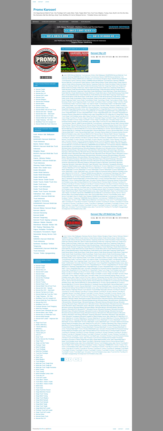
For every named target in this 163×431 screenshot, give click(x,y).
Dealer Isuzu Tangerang (109, 87)
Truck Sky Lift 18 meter (69, 203)
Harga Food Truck (41, 322)
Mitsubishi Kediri (90, 155)
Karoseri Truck (66, 135)
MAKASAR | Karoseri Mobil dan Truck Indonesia (91, 143)
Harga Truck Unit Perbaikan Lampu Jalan (84, 121)
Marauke (118, 144)
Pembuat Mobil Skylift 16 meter (112, 178)
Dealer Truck (86, 102)
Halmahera (112, 107)
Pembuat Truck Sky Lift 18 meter (109, 184)
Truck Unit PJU (99, 207)
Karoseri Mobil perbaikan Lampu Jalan (115, 127)
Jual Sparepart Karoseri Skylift (110, 123)
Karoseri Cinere (118, 125)
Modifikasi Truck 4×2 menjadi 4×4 (46, 122)
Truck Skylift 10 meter (118, 203)
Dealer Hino (101, 84)
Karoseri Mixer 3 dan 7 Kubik (44, 312)
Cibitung (78, 80)
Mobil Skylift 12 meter (85, 169)
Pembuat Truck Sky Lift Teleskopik (71, 334)
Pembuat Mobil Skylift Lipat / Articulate (84, 180)
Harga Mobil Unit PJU (101, 114)
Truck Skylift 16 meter (91, 205)
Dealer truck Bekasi (96, 102)
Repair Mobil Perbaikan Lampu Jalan (89, 191)
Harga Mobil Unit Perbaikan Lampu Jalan (84, 114)
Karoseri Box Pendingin (42, 101)
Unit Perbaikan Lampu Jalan (78, 208)
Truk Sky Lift (107, 207)
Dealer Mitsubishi (66, 89)
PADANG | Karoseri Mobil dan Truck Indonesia (99, 173)
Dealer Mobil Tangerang (109, 94)
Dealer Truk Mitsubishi (68, 107)
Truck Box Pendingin (42, 353)
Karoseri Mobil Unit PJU (87, 134)
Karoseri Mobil (100, 127)
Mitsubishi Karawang (79, 155)
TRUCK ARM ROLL (41, 327)
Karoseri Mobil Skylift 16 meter (120, 130)
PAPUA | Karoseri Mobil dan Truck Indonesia (98, 175)
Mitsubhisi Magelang (89, 148)
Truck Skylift (107, 203)
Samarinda (80, 192)
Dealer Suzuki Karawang (113, 98)
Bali (97, 75)
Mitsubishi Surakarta (96, 162)
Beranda (36, 21)
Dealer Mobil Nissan (85, 94)
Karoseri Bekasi (124, 123)
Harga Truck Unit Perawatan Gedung (105, 275)
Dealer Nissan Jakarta (92, 96)
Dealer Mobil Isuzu (90, 93)
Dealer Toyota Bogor (99, 100)
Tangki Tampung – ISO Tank (44, 120)
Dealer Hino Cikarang (67, 86)
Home (34, 1)
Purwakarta (117, 189)
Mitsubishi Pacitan (92, 309)
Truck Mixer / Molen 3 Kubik (44, 384)
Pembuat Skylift (106, 182)
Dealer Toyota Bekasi (87, 100)
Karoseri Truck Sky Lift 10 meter (113, 135)
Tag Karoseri (63, 21)
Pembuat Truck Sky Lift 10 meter (71, 184)
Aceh (65, 75)
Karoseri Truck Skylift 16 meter (88, 139)
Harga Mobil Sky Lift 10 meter (109, 109)
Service (119, 192)
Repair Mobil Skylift (105, 191)
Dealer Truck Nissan (40, 189)
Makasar (36, 222)
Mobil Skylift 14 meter (98, 169)
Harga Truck (102, 270)
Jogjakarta (37, 201)
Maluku (113, 143)
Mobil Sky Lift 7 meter (101, 167)
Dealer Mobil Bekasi (96, 91)
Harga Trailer (39, 341)
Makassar (107, 143)
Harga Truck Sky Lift (92, 116)
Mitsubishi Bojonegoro (89, 302)
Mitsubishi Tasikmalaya (75, 164)
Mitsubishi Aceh (100, 148)
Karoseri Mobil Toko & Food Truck (46, 109)
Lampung (75, 143)
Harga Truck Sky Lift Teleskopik (92, 118)
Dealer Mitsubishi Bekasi (79, 89)
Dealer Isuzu (115, 86)
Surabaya (64, 198)
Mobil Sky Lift (89, 166)
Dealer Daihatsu (86, 82)
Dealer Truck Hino (118, 102)
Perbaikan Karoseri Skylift (99, 189)
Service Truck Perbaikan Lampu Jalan (114, 194)
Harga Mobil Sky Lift (94, 109)
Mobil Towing (40, 369)
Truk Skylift (115, 207)
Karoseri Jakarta (70, 127)
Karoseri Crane (40, 97)
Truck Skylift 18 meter (104, 205)
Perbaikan (42, 229)
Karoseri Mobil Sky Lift (68, 128)
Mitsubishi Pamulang (86, 159)
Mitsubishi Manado (72, 157)
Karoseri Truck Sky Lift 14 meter (84, 291)
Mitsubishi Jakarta (111, 153)
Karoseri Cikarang (108, 125)
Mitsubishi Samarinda (87, 160)
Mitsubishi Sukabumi (83, 162)
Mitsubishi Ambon (111, 148)
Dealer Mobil (87, 91)
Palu (120, 173)
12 (76, 359)
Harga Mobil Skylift (110, 111)
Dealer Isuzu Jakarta (83, 87)
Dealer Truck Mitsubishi (115, 103)
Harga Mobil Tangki (41, 404)
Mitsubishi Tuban (97, 164)
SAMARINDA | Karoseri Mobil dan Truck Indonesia (97, 192)
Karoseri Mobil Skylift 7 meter (71, 132)
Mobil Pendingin (40, 347)
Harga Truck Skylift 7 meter (86, 119)
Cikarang (115, 80)
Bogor (109, 78)
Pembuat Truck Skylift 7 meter (74, 336)
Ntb (56, 225)
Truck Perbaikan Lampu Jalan (74, 346)
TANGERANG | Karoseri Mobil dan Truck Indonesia (94, 198)
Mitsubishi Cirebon (67, 153)
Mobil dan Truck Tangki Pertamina (46, 367)
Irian (110, 121)
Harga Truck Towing (42, 394)
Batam (70, 78)
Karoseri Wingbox (41, 99)
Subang (89, 196)
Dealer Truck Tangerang (76, 105)
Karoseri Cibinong (76, 125)
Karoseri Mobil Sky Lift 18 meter (120, 128)
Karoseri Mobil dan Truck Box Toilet (46, 118)
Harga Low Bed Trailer (42, 343)
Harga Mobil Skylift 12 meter (95, 266)
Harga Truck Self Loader (43, 412)
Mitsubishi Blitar (102, 150)
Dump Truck (39, 337)
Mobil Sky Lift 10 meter (100, 166)
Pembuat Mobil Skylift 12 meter (94, 178)
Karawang (45, 201)
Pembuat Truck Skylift (79, 185)
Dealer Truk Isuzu (110, 105)
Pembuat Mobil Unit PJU (84, 182)
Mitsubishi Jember (122, 153)
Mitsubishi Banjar (72, 150)
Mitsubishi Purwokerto (92, 311)
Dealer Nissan (120, 94)
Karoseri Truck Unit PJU (81, 296)
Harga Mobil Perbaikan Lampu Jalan (78, 109)
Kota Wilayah (85, 21)
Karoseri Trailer (40, 91)
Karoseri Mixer (40, 103)
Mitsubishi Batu (92, 150)
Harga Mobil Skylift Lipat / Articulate (108, 112)
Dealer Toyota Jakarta (112, 100)
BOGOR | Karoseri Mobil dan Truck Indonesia (45, 155)
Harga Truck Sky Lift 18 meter (74, 118)
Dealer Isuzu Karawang (96, 87)
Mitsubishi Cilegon (109, 151)
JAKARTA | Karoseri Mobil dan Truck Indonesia (89, 123)
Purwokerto (124, 189)
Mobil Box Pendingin (42, 308)
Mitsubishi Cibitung (86, 151)
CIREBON (76, 238)
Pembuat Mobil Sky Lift (117, 175)
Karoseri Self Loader (42, 95)
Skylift (81, 196)
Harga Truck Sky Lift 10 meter (106, 116)
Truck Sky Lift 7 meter (82, 203)
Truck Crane (39, 388)
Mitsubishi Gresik (100, 153)
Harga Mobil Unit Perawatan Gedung (101, 268)
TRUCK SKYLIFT (41, 333)
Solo (85, 196)
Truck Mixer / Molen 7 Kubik (44, 381)
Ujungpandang (123, 207)
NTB (76, 173)
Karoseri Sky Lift (98, 53)
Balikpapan (102, 75)
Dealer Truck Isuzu (76, 103)
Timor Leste (109, 200)
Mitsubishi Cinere (119, 151)
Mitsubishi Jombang (67, 155)
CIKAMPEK (64, 238)
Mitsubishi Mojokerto (94, 157)
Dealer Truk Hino (100, 105)
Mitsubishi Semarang (99, 160)
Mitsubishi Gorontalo (89, 153)
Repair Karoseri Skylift (72, 191)
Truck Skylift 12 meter (82, 350)
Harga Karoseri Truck (121, 107)
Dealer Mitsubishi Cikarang (108, 89)
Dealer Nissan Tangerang (120, 96)
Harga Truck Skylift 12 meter (121, 118)
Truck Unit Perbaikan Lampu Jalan (85, 207)
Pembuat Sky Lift (96, 182)
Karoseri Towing (40, 105)
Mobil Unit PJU (70, 173)
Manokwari (85, 144)
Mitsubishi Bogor (112, 150)
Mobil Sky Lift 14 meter (86, 318)
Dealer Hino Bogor (121, 84)
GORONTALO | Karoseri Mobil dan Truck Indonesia (94, 107)
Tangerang (77, 198)
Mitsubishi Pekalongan (109, 159)
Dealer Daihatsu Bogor (111, 82)
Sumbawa (120, 196)
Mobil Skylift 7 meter (71, 171)
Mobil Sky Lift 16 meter (74, 167)
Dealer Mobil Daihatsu (120, 91)
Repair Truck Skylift (71, 192)
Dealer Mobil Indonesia (78, 93)
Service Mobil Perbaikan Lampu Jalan (81, 194)
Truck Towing (40, 371)
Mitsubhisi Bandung (77, 148)
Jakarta (73, 123)
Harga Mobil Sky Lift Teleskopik (95, 111)
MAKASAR (103, 296)
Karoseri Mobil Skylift (87, 130)
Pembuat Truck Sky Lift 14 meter (90, 184)
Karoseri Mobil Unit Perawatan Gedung (111, 132)
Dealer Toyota (76, 100)
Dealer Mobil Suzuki (96, 94)
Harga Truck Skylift (107, 118)
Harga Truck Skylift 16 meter (70, 119)
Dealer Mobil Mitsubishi (72, 94)
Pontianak (110, 189)
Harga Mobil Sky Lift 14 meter (98, 264)
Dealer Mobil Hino (66, 93)
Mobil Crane (39, 386)
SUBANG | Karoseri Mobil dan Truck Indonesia (104, 196)
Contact (40, 1)
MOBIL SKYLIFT (41, 331)
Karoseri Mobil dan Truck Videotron (46, 124)
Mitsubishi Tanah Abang (109, 162)
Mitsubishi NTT (115, 157)
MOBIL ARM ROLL (41, 325)
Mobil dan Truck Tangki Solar (44, 363)
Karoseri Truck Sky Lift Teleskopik (103, 137)
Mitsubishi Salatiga (74, 160)
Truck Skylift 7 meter (117, 205)
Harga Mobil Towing (42, 396)
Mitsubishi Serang (111, 160)
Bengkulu (104, 78)
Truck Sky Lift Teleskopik (96, 203)
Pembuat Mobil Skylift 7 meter (74, 329)
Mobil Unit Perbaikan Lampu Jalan (76, 323)
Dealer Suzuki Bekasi (76, 98)
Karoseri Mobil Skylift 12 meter (102, 130)
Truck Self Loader (41, 377)
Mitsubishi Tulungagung (109, 164)
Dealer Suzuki (65, 98)
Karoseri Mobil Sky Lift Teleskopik (72, 130)
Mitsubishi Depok (77, 153)
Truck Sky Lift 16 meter (122, 201)
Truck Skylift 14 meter (78, 205)
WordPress (42, 428)
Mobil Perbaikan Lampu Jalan (77, 166)
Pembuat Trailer (40, 345)
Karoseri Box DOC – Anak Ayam (45, 114)
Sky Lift (76, 196)
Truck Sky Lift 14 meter (108, 201)
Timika (79, 200)
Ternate (73, 200)
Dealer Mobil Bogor (108, 91)
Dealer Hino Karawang (91, 86)
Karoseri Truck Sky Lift (98, 135)
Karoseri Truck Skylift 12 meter (70, 139)
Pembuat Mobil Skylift (79, 178)
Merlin (49, 428)
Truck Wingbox (40, 361)
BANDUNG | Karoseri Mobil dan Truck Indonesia (86, 77)
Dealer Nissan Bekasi (67, 96)
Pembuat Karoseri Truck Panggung (46, 306)
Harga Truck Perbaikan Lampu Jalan (75, 116)
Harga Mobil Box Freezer (43, 392)
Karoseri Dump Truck (42, 107)
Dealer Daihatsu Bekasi (97, 82)
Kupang (69, 143)
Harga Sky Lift (112, 114)
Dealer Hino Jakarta (79, 86)
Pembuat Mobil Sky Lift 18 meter (108, 176)
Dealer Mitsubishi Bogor (93, 89)
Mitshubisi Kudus (66, 148)
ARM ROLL (39, 329)
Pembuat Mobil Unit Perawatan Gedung (107, 180)
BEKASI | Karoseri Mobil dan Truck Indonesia (89, 78)
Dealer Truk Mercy (121, 105)
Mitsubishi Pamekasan (73, 159)
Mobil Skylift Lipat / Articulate (86, 171)
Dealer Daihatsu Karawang (74, 84)
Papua (83, 175)
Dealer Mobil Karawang (114, 93)
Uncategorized (66, 208)
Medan (83, 146)
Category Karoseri (49, 21)
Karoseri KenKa (91, 127)
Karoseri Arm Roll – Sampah (44, 112)
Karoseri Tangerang (119, 134)
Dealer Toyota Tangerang (75, 102)
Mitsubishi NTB (105, 157)
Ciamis (73, 80)
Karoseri (74, 21)
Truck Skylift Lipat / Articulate (82, 352)
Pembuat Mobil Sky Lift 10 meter (71, 176)
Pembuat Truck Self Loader (44, 410)
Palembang (115, 173)
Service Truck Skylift (67, 196)
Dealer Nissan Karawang (105, 96)
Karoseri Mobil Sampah (42, 316)
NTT (79, 173)
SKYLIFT (38, 335)
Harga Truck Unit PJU (102, 121)
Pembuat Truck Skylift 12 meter (95, 185)
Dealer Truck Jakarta (88, 103)
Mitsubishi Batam (82, 150)
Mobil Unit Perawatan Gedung (104, 171)
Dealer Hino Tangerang (104, 86)
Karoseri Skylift (108, 134)
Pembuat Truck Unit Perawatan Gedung (108, 187)
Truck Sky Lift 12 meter (94, 201)
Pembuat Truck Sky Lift (118, 182)
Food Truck (39, 355)
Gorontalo (77, 107)
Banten (102, 77)
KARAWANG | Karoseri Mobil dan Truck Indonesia (45, 204)
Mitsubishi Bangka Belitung (89, 300)
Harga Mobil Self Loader (43, 408)
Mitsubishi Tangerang (88, 314)
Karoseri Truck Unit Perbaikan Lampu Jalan (105, 141)
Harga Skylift (120, 114)
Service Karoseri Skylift (117, 341)
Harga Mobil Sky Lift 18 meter (78, 111)
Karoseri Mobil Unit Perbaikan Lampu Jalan (87, 288)
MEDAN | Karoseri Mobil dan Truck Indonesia (98, 146)
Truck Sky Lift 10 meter (80, 201)
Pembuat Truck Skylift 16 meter (113, 185)
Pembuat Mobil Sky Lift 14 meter (89, 176)
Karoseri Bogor (67, 125)
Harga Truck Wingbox (42, 398)
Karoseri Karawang (81, 127)
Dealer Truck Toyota (89, 105)
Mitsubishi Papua (97, 159)
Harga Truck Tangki (41, 406)
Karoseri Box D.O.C (41, 302)
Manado (118, 143)
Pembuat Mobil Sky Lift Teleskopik (71, 327)
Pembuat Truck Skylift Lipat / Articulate (85, 187)
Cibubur (84, 80)
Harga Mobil (65, 109)
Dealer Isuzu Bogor (71, 87)
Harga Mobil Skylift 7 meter (90, 112)
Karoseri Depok (122, 279)
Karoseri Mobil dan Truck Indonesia (110, 280)
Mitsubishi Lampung (101, 155)
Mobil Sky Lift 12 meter (114, 166)
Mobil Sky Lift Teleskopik (114, 167)
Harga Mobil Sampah (42, 400)
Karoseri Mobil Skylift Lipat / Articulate (90, 132)
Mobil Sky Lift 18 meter (87, 167)
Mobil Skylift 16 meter (111, 169)
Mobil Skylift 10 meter (72, 169)
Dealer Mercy (120, 87)
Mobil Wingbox (40, 359)
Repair (63, 191)
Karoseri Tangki (40, 89)
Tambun (70, 198)
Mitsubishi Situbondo (91, 312)
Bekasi (74, 78)
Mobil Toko (39, 357)
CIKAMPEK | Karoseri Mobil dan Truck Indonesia (99, 80)
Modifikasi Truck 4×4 (42, 304)
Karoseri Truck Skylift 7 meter (106, 139)
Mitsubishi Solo (72, 162)
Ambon (93, 75)
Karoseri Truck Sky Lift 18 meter (84, 137)
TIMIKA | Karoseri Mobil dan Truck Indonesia (93, 200)
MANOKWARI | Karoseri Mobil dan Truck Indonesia (102, 144)
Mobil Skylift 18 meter (81, 321)
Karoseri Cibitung (86, 125)
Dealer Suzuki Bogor (88, 98)
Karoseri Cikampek (97, 125)
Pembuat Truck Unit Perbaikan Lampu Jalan (74, 337)
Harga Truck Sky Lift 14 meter (99, 272)
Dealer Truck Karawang (101, 103)
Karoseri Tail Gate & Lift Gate (44, 116)
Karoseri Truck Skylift (119, 137)
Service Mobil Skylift (97, 194)
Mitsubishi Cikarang (97, 151)
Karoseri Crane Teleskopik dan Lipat (46, 310)
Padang (83, 173)
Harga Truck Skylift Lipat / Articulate (105, 119)
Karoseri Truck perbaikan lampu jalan (81, 135)
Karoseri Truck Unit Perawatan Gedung (82, 141)
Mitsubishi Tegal (87, 164)
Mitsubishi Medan (83, 157)
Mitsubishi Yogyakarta (86, 316)
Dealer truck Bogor (108, 102)
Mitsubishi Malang (113, 155)
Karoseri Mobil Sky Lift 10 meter (83, 128)
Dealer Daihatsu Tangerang (89, 84)
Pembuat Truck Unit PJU (84, 189)
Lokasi (47, 1)
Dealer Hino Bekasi (110, 84)
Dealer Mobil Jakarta (101, 93)
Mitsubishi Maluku (90, 307)
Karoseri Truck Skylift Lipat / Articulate (81, 295)
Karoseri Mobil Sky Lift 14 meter (101, 128)
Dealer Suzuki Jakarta (100, 98)
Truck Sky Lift (69, 201)
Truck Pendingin (40, 349)
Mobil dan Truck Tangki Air (43, 365)
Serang (114, 192)
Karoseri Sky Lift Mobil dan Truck (106, 214)
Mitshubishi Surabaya (117, 146)
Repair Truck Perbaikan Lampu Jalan (72, 341)
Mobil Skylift (84, 320)
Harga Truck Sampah (42, 402)
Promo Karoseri (44, 9)
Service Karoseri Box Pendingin (45, 339)
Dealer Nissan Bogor (79, 96)
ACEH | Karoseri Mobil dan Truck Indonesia (79, 75)
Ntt (34, 227)
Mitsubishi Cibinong (74, 151)
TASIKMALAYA (109, 345)
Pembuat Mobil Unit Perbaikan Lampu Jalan (73, 330)
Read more (95, 61)
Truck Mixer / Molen (42, 379)
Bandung (70, 77)
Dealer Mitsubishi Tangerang (75, 91)
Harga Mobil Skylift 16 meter (74, 112)
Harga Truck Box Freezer (43, 390)
